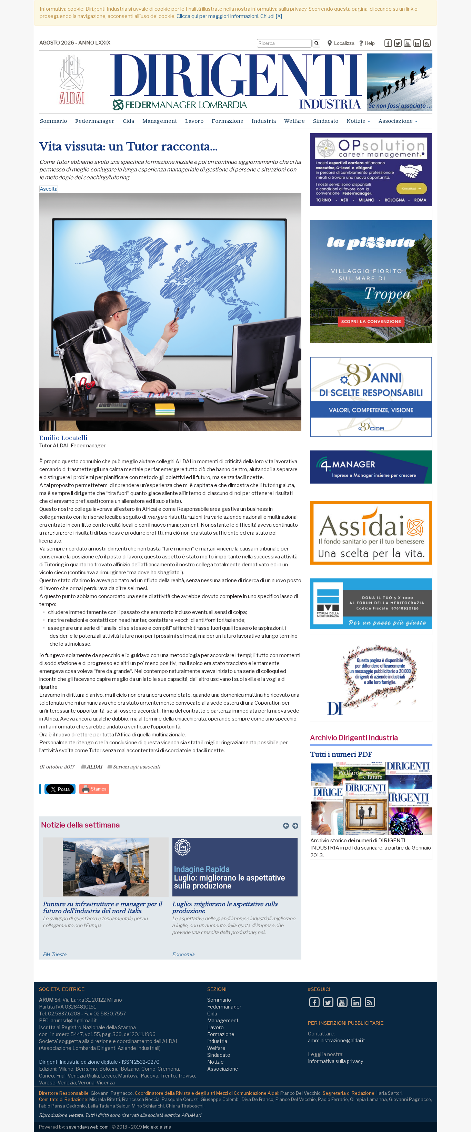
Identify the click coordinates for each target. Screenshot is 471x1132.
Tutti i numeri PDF (341, 754)
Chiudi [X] (271, 16)
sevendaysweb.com (87, 1127)
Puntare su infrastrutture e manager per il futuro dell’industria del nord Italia (102, 907)
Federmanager (94, 121)
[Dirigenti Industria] (236, 81)
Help (369, 43)
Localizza (343, 43)
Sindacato (325, 121)
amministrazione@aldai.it (336, 1040)
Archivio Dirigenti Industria (354, 738)
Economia (183, 954)
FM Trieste (54, 954)
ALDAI (94, 766)
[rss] (427, 44)
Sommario (53, 121)
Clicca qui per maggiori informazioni (217, 16)
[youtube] (407, 44)
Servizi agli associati (136, 766)
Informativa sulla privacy (335, 1061)
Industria (264, 121)
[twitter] (398, 44)
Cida (128, 121)
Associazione (396, 121)
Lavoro (194, 121)
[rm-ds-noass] (399, 82)
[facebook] (388, 44)
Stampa (98, 789)
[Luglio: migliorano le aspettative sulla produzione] (235, 867)
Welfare (294, 121)
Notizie (357, 121)
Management (159, 121)
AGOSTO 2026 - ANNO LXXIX (74, 43)
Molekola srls (157, 1127)
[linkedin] (417, 44)
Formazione (227, 121)
